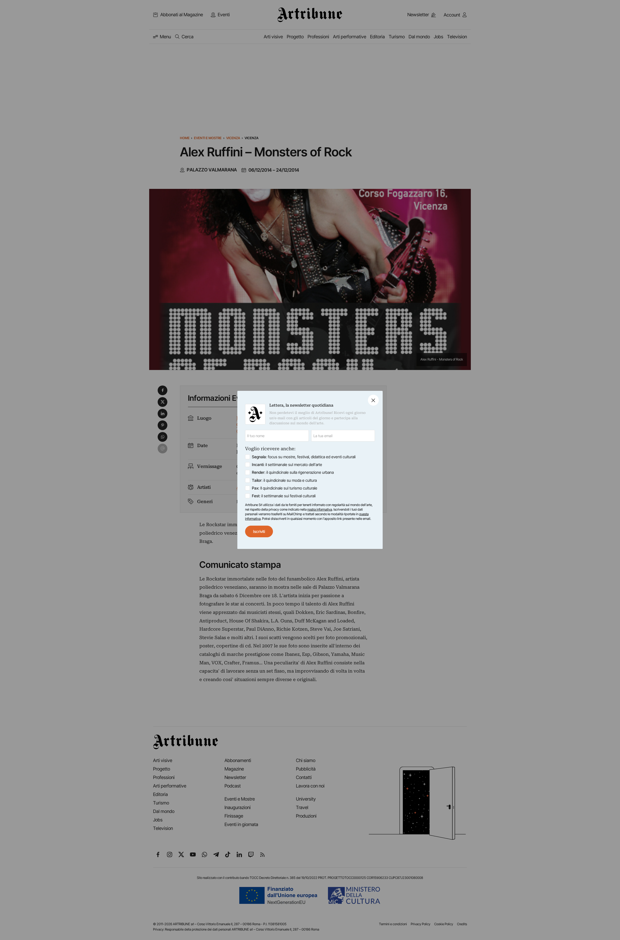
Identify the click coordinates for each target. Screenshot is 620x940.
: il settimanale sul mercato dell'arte (287, 464)
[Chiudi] (373, 400)
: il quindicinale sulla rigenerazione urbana (293, 472)
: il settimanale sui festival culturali (284, 495)
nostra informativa (319, 509)
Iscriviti (259, 531)
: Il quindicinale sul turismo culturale (284, 488)
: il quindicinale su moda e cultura (284, 480)
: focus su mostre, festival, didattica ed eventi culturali (304, 457)
